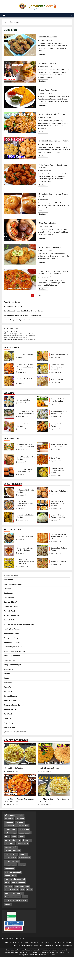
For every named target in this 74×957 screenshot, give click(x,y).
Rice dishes (8, 683)
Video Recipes (67, 945)
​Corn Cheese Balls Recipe (20, 254)
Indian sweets (10, 865)
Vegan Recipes (9, 723)
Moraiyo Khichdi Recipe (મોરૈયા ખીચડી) (42, 517)
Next (40, 295)
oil (24, 879)
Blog (14, 942)
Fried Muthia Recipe (20, 45)
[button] (4, 15)
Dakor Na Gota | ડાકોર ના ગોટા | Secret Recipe (42, 401)
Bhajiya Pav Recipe (20, 72)
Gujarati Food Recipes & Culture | (61, 942)
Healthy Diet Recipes (12, 629)
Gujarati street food (12, 851)
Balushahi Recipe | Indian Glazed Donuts (20, 203)
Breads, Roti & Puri (11, 575)
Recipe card (8, 669)
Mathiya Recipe (42, 381)
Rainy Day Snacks (22, 886)
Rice (22, 890)
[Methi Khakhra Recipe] (54, 754)
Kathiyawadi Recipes (12, 638)
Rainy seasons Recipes (12, 665)
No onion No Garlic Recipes (14, 651)
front (41, 942)
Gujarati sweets (11, 854)
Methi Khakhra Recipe (13, 306)
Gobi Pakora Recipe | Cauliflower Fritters (20, 174)
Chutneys (7, 589)
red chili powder (11, 890)
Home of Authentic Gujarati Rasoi (28, 945)
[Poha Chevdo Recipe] (20, 754)
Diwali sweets (10, 829)
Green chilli (9, 844)
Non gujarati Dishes (13, 879)
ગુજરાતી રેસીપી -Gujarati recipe (15, 732)
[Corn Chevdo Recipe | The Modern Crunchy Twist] (20, 785)
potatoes (8, 886)
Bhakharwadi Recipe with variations (9, 550)
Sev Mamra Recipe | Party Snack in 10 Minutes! (22, 315)
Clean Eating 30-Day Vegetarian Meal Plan (9, 447)
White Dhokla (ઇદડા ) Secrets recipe (42, 414)
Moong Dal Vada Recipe (42, 426)
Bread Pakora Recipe (20, 97)
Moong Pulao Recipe (42, 563)
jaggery (22, 865)
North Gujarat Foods (12, 656)
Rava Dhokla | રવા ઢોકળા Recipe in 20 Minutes (9, 414)
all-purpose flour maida (14, 815)
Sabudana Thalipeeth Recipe (9, 492)
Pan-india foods (18, 883)
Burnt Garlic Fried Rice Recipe (9, 459)
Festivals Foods (10, 611)
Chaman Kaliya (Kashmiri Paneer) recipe (42, 472)
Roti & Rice (8, 691)
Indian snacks (24, 858)
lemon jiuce (9, 868)
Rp (38, 40)
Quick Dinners (9, 660)
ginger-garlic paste (12, 840)
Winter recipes (9, 727)
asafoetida (9, 819)
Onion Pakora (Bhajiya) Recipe (20, 122)
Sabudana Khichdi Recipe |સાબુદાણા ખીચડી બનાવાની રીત (9, 505)
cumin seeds (10, 826)
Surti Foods (8, 714)
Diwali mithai (23, 826)
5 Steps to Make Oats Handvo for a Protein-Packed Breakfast (20, 279)
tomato (8, 900)
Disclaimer (15, 938)
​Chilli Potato (42, 459)
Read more (43, 54)
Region (6, 678)
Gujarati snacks (11, 847)
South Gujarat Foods (12, 700)
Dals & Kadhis (9, 597)
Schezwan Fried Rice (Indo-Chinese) (42, 447)
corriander (20, 822)
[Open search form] (71, 15)
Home (14, 945)
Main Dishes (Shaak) (11, 642)
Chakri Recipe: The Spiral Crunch (17, 320)
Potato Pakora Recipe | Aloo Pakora (20, 148)
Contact (20, 942)
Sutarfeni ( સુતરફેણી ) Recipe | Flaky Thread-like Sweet (19, 334)
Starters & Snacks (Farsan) (14, 705)
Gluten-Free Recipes (11, 615)
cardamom (9, 822)
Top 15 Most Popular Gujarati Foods (14, 332)
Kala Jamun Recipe (20, 230)
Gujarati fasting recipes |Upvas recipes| (19, 624)
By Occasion (8, 580)
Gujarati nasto (22, 844)
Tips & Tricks (8, 718)
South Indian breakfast (14, 893)
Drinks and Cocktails (12, 606)
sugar (25, 897)
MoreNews (39, 955)
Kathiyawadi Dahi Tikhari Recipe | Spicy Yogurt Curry (19, 335)
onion (7, 883)
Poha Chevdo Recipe (12, 302)
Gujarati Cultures (10, 620)
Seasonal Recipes (10, 696)
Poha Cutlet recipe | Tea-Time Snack (9, 472)
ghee (14, 836)
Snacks (29, 890)
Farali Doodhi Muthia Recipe (9, 517)
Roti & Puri (8, 687)
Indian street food (12, 861)
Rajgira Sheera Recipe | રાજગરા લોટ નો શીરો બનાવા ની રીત (20, 339)
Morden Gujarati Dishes (13, 647)
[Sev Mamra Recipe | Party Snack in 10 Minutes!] (54, 785)
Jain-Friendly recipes (11, 633)
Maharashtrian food (13, 872)
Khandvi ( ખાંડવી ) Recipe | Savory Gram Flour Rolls (9, 563)
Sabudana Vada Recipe (42, 492)
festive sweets (10, 833)
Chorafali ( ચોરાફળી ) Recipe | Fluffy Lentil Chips (42, 538)
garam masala (25, 833)
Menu (41, 945)
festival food (24, 829)
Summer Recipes (10, 709)
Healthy (23, 854)
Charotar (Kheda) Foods (13, 584)
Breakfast (20, 819)
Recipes (7, 674)
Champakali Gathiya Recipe (42, 550)
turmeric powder (20, 900)
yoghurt (8, 904)
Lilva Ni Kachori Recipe (9, 426)
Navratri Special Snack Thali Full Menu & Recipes (42, 505)
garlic (7, 836)
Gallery (47, 942)
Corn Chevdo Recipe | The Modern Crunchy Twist (23, 311)
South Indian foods (12, 897)
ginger (21, 836)
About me (8, 942)
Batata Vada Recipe (9, 401)
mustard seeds (10, 875)
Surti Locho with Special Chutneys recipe (16, 337)
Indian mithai (10, 858)
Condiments (8, 593)
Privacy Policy (6, 938)
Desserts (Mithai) (10, 602)
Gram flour (27, 840)
